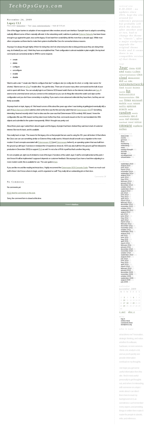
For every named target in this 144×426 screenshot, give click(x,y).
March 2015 (125, 170)
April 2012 (125, 220)
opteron (131, 106)
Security (124, 151)
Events (123, 138)
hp (128, 91)
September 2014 (127, 174)
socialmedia (124, 116)
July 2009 (124, 282)
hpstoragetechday (127, 97)
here (98, 90)
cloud (123, 77)
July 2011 (124, 235)
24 (124, 306)
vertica (137, 122)
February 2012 (126, 224)
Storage (134, 119)
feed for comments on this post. (21, 193)
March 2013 (125, 201)
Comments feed (126, 323)
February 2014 (126, 181)
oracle (123, 109)
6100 (138, 68)
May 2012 (124, 218)
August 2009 (125, 280)
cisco (34, 26)
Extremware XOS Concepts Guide (75, 167)
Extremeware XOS (84, 110)
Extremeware (61, 142)
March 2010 (125, 266)
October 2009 (126, 276)
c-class (136, 71)
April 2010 (125, 265)
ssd (127, 119)
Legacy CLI (14, 23)
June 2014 (125, 177)
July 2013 (124, 193)
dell (121, 81)
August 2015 (125, 166)
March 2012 (125, 222)
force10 (128, 87)
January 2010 (126, 270)
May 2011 (124, 239)
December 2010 (127, 249)
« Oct (122, 311)
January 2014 (126, 183)
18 (127, 303)
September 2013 (127, 189)
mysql (129, 103)
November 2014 (127, 172)
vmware (125, 125)
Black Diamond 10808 (20, 110)
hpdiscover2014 (127, 94)
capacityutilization (127, 74)
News (123, 148)
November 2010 (127, 251)
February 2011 (126, 245)
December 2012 (127, 204)
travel (131, 122)
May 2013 (124, 197)
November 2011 (127, 228)
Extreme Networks (86, 34)
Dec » (131, 311)
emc (130, 81)
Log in (123, 319)
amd (121, 71)
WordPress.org (126, 325)
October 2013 (126, 187)
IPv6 (40, 149)
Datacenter (125, 136)
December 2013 (127, 185)
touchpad (123, 122)
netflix (122, 106)
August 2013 (125, 191)
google (122, 92)
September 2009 (127, 278)
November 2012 (127, 206)
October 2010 (126, 253)
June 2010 (125, 261)
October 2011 (126, 230)
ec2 (125, 81)
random (125, 112)
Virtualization (126, 157)
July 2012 (124, 214)
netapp (136, 103)
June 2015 (125, 168)
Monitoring (125, 144)
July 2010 (124, 259)
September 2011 (127, 232)
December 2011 (127, 226)
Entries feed (125, 321)
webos (123, 128)
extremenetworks (43, 26)
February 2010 (126, 268)
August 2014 (125, 175)
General (124, 140)
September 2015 (127, 164)
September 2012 (127, 210)
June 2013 (125, 195)
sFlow (28, 87)
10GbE (132, 68)
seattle (135, 113)
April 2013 (125, 199)
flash (121, 87)
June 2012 (125, 216)
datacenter (134, 78)
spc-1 (134, 115)
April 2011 (124, 241)
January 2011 (126, 247)
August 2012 (125, 212)
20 (134, 303)
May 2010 (124, 263)
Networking (21, 26)
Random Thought (127, 150)
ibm (137, 97)
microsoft (137, 100)
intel (121, 100)
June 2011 (124, 237)
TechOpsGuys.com (36, 6)
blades (128, 71)
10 (124, 300)
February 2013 (126, 203)
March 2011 (125, 243)
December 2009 (127, 272)
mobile (123, 103)
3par (123, 67)
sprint (121, 119)
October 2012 (126, 208)
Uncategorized (126, 155)
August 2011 (125, 233)
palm (130, 109)
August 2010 (125, 257)
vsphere (137, 125)
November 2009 (127, 274)
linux (127, 100)
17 (124, 303)
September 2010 (127, 255)
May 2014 (124, 179)
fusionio (136, 87)
